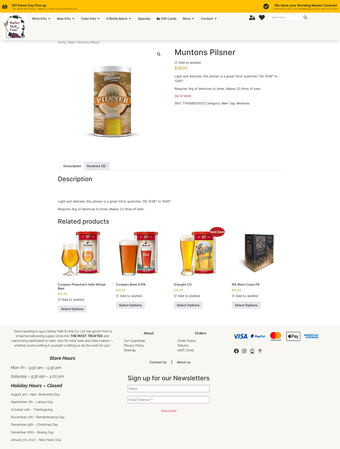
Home (62, 42)
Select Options (72, 309)
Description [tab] (72, 166)
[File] (252, 351)
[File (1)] (260, 351)
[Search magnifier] (305, 17)
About (149, 333)
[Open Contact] (215, 18)
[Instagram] (244, 351)
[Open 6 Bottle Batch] (130, 18)
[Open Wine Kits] (49, 18)
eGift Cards (185, 350)
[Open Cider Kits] (98, 18)
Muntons (243, 103)
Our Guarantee (134, 341)
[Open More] (193, 18)
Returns (183, 345)
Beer (72, 42)
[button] (158, 54)
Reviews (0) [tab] (96, 166)
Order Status (186, 341)
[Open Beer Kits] (73, 18)
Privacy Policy (134, 345)
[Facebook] (236, 351)
